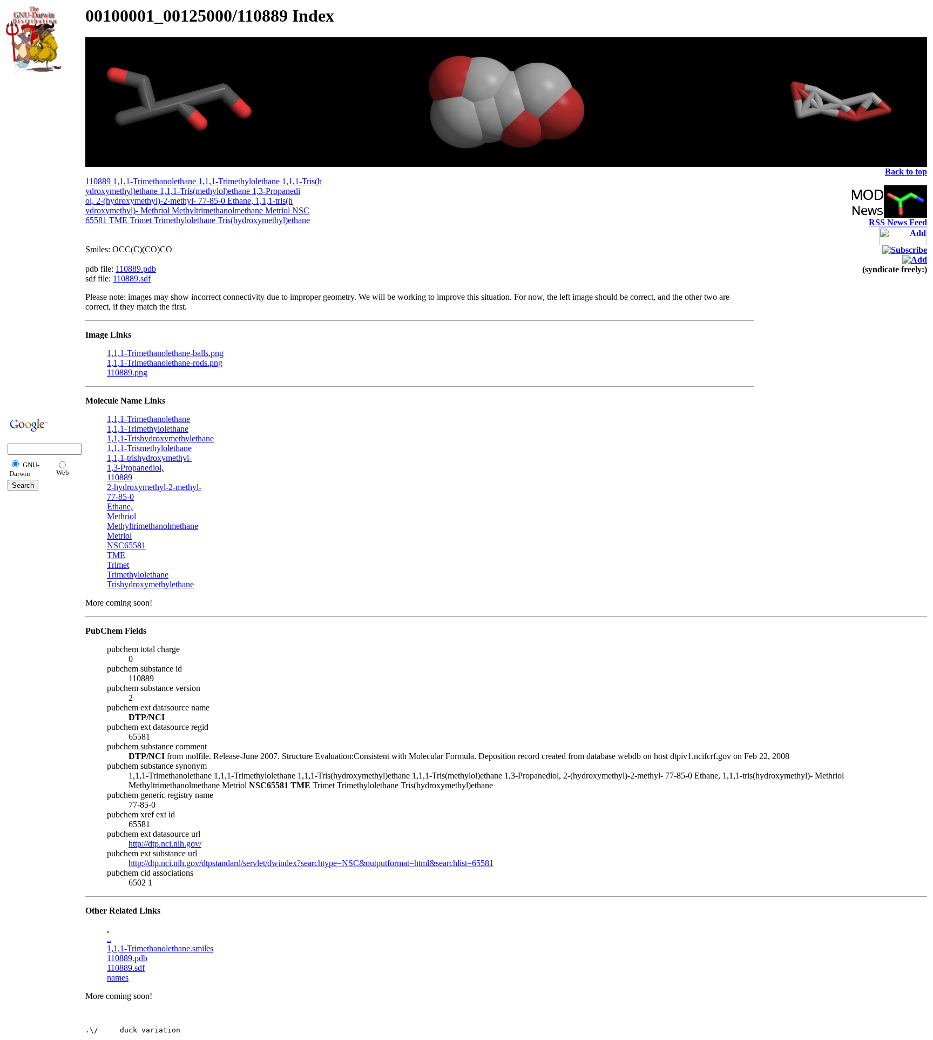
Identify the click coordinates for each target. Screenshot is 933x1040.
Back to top (906, 171)
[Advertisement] (38, 244)
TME (116, 555)
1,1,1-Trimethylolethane (147, 428)
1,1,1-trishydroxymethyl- (149, 457)
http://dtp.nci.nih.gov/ (165, 843)
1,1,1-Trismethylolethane (149, 448)
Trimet (118, 564)
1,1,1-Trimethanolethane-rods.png (164, 362)
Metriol (119, 535)
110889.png (127, 372)
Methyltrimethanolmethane (152, 526)
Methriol (121, 516)
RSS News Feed (898, 222)
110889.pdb (136, 268)
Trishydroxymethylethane (150, 584)
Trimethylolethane (137, 574)
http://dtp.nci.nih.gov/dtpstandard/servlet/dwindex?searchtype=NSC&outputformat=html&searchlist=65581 (311, 863)
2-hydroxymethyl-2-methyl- (154, 487)
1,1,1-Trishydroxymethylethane (160, 438)
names (118, 977)
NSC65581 (126, 545)
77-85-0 (120, 496)
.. (109, 938)
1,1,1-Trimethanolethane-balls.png (165, 353)
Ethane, (120, 506)
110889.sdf (132, 278)
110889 (119, 477)
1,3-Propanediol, (135, 467)
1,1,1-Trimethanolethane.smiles (160, 948)
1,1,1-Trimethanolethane (148, 419)
